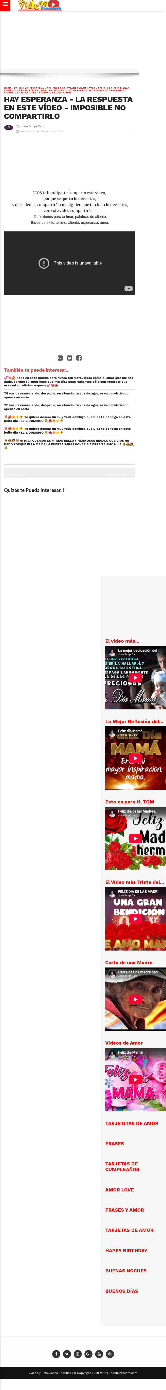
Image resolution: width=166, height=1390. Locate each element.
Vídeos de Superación (55, 92)
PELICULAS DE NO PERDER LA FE (70, 90)
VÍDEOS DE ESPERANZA (109, 90)
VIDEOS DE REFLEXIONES (20, 92)
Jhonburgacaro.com (122, 1372)
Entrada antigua (18, 474)
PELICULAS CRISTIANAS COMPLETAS (71, 88)
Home (8, 88)
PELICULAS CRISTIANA (29, 88)
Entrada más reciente (118, 474)
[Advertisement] (83, 42)
